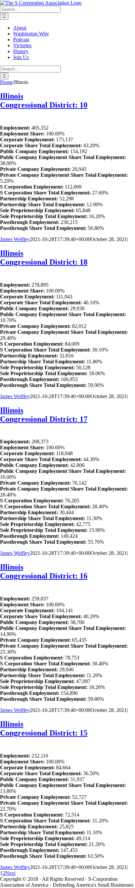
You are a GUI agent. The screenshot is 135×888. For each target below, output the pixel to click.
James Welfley (15, 239)
